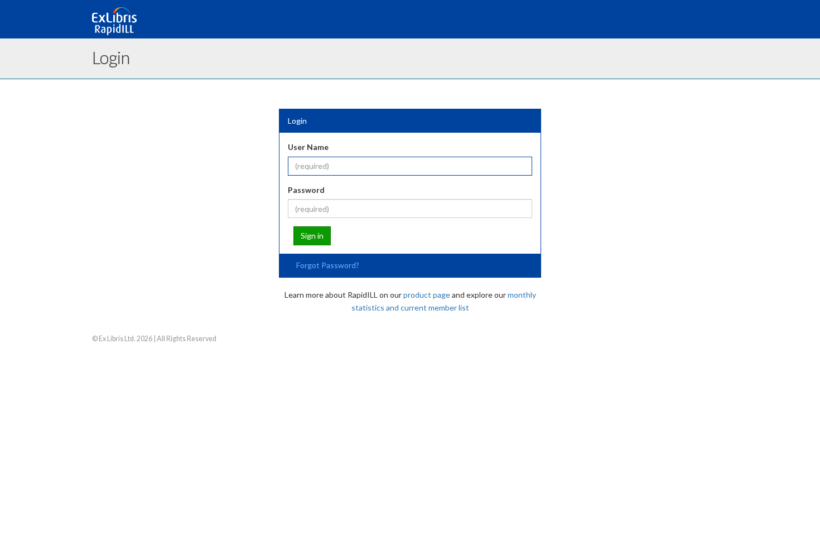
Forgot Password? (327, 265)
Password (306, 190)
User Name (308, 147)
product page (426, 294)
